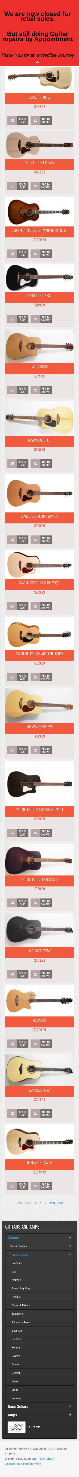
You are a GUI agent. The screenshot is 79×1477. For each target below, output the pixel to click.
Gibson (16, 1356)
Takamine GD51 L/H (39, 440)
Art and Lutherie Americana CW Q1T (39, 809)
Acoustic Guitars (19, 1254)
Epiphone (17, 1339)
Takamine (17, 1313)
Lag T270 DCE (39, 366)
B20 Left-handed (40, 97)
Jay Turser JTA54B (39, 950)
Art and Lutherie (21, 1322)
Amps (12, 1415)
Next (51, 1203)
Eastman (17, 1330)
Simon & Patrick (21, 1305)
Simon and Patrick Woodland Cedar (39, 653)
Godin (15, 1364)
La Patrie (17, 1263)
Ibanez (16, 1381)
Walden (16, 1398)
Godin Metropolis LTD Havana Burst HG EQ (39, 230)
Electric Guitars (18, 1246)
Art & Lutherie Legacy (39, 162)
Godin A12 (39, 1020)
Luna (15, 1389)
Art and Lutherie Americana (39, 879)
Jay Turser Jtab (39, 1090)
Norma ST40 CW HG (39, 1162)
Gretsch (16, 1372)
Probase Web (32, 1463)
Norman (16, 1280)
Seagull (16, 1296)
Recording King (21, 1288)
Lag (14, 1271)
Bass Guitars (18, 1406)
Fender (16, 1347)
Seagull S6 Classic (39, 295)
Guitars (13, 1238)
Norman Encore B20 (40, 726)
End (60, 1203)
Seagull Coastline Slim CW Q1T (39, 582)
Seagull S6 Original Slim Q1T (40, 516)
